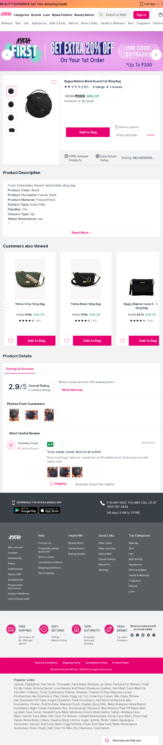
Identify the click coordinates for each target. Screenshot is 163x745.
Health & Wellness (139, 575)
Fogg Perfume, (72, 724)
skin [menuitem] (18, 23)
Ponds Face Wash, (120, 716)
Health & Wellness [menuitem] (113, 23)
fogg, (73, 696)
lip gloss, (106, 684)
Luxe (131, 591)
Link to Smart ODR (18, 598)
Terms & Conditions (46, 662)
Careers (13, 552)
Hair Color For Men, (60, 728)
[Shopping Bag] (160, 15)
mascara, (116, 692)
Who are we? (15, 547)
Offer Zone (105, 543)
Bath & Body (136, 559)
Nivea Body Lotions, (37, 720)
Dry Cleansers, (83, 728)
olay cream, (61, 696)
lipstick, (19, 684)
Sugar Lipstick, (90, 720)
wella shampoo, (117, 704)
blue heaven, (110, 708)
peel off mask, (129, 708)
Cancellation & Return (50, 562)
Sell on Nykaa (46, 573)
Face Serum (101, 728)
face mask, (79, 684)
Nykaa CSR (14, 574)
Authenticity (15, 558)
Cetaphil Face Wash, (56, 712)
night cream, (38, 708)
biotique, (93, 684)
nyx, (65, 708)
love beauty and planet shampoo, (77, 688)
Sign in (141, 15)
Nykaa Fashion (62, 15)
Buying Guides (76, 553)
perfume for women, (126, 684)
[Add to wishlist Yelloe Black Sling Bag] (66, 341)
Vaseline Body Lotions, (65, 720)
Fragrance (135, 580)
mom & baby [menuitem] (89, 23)
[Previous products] (6, 304)
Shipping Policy (71, 662)
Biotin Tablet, (109, 720)
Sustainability (15, 579)
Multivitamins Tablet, (106, 712)
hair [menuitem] (26, 23)
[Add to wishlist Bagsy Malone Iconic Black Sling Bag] (122, 341)
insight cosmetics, (59, 700)
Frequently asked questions (48, 550)
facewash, (55, 708)
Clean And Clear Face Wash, (101, 724)
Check (150, 134)
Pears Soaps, (38, 728)
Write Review (72, 390)
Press (11, 563)
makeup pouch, (70, 704)
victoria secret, (43, 688)
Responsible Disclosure (15, 587)
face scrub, (34, 712)
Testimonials (15, 568)
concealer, (64, 684)
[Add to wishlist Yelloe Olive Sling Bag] (10, 341)
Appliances (135, 564)
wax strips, (121, 696)
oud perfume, (50, 704)
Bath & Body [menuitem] (57, 23)
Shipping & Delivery (49, 567)
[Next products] (156, 304)
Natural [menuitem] (73, 23)
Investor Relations (18, 593)
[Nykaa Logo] (6, 14)
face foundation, (83, 700)
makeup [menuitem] (6, 23)
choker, (35, 704)
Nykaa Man (105, 553)
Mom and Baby (137, 569)
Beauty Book (75, 543)
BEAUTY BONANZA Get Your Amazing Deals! (33, 4)
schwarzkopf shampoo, (84, 708)
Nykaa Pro (105, 564)
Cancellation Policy (96, 662)
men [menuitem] (131, 23)
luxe (46, 15)
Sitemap (103, 569)
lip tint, (83, 696)
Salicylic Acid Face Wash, (45, 724)
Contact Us (44, 543)
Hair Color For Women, (63, 716)
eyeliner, (106, 688)
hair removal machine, (110, 700)
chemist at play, (99, 692)
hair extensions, (42, 696)
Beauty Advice (84, 15)
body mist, (100, 704)
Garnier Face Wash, (35, 716)
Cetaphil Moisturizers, (93, 716)
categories (21, 15)
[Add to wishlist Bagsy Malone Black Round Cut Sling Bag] (53, 82)
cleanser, (82, 692)
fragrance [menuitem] (143, 23)
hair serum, (48, 684)
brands (36, 15)
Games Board (76, 548)
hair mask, (119, 688)
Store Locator (46, 556)
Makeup (133, 543)
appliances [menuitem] (39, 23)
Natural (133, 586)
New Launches (107, 548)
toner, (43, 692)
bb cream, (25, 688)
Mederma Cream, (81, 712)
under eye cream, (101, 696)
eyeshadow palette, (62, 692)
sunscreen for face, (33, 700)
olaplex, (86, 704)
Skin (131, 548)
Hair (131, 553)
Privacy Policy (120, 662)
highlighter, (32, 684)
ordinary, (33, 692)
